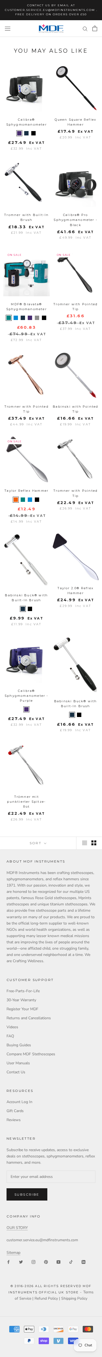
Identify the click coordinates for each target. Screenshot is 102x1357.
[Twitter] (21, 1262)
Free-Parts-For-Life (23, 991)
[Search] (85, 28)
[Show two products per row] (93, 842)
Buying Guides (19, 1045)
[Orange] (16, 499)
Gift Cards (15, 1110)
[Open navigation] (7, 28)
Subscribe (26, 1194)
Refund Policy (46, 1298)
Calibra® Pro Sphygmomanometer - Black (75, 220)
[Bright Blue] (16, 318)
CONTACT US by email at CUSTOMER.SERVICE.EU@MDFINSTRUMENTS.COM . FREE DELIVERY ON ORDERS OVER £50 (51, 10)
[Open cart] (94, 28)
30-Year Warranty (21, 1000)
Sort (36, 843)
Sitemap (13, 1252)
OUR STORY (17, 1227)
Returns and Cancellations (29, 1018)
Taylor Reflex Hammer (26, 491)
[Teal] (9, 318)
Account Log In (19, 1101)
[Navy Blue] (26, 133)
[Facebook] (8, 1262)
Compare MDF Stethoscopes (31, 1054)
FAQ (10, 1036)
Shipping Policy (74, 1298)
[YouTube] (58, 1262)
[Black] (33, 133)
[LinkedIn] (83, 1262)
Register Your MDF (22, 1009)
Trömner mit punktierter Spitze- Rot (26, 801)
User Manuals (18, 1063)
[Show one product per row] (84, 842)
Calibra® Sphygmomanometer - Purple (26, 696)
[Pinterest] (46, 1262)
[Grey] (37, 318)
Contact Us (16, 1072)
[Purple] (19, 133)
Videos (12, 1027)
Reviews (14, 1119)
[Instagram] (33, 1262)
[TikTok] (71, 1262)
